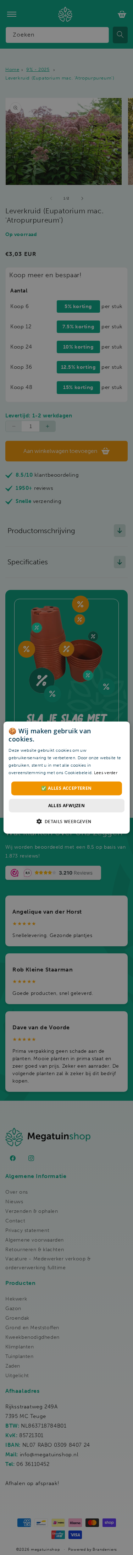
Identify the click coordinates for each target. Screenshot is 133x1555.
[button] (66, 821)
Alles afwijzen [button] (66, 805)
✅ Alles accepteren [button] (66, 788)
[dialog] (66, 777)
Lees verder (105, 772)
